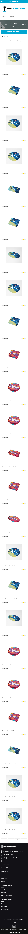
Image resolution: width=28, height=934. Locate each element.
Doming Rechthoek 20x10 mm (10, 467)
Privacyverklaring (5, 909)
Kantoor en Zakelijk (21, 25)
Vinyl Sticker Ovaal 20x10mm (10, 269)
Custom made (4, 892)
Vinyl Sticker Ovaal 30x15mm (10, 632)
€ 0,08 (5, 437)
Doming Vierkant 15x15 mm (9, 731)
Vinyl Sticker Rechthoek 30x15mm (11, 764)
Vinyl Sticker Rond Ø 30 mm (9, 830)
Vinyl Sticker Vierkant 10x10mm (10, 104)
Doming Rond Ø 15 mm (8, 665)
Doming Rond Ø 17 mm (8, 698)
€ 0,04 (5, 140)
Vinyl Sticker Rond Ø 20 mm (9, 566)
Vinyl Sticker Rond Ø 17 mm (9, 302)
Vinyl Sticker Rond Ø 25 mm (9, 797)
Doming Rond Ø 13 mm (8, 434)
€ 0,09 (5, 701)
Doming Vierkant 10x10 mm (9, 368)
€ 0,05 (5, 305)
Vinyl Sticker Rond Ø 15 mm (9, 170)
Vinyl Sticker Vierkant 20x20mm (10, 599)
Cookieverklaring (5, 906)
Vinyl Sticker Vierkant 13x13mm (10, 236)
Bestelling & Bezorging (6, 895)
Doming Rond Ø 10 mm (8, 401)
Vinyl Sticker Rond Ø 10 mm (9, 71)
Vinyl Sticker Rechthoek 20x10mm (11, 203)
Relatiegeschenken (10, 25)
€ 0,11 (5, 833)
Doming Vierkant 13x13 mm (9, 500)
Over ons (3, 876)
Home (2, 25)
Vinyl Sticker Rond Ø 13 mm (9, 137)
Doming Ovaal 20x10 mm (8, 533)
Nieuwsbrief (4, 878)
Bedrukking (3, 881)
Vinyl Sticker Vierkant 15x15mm (10, 335)
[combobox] (12, 16)
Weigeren (18, 932)
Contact (3, 890)
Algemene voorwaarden (7, 903)
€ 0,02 (5, 74)
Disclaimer (3, 912)
